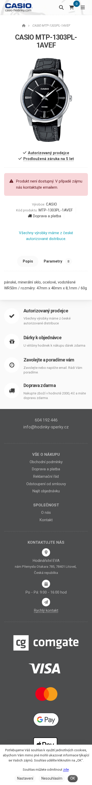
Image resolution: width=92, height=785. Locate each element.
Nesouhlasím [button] (51, 778)
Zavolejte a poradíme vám (49, 359)
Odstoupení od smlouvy (46, 484)
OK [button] (72, 778)
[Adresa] (46, 552)
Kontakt (46, 520)
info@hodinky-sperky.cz (46, 426)
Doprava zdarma (40, 385)
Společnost (46, 505)
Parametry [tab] (56, 261)
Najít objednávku (46, 491)
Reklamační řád (46, 476)
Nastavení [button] (25, 778)
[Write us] (46, 602)
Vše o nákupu (46, 454)
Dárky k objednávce (42, 337)
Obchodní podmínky (46, 462)
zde (66, 769)
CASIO (51, 204)
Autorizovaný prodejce (46, 310)
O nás (46, 512)
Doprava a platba (47, 216)
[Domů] (18, 7)
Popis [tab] (28, 261)
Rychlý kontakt (46, 610)
